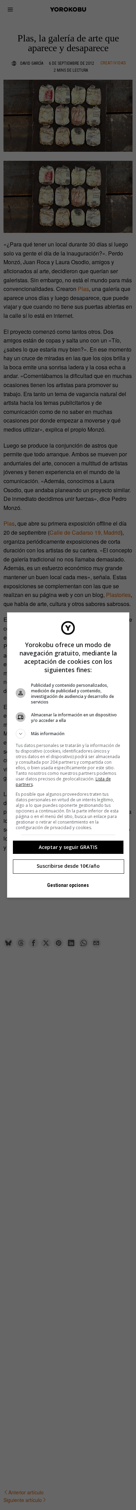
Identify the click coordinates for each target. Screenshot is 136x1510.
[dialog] (68, 755)
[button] (68, 734)
